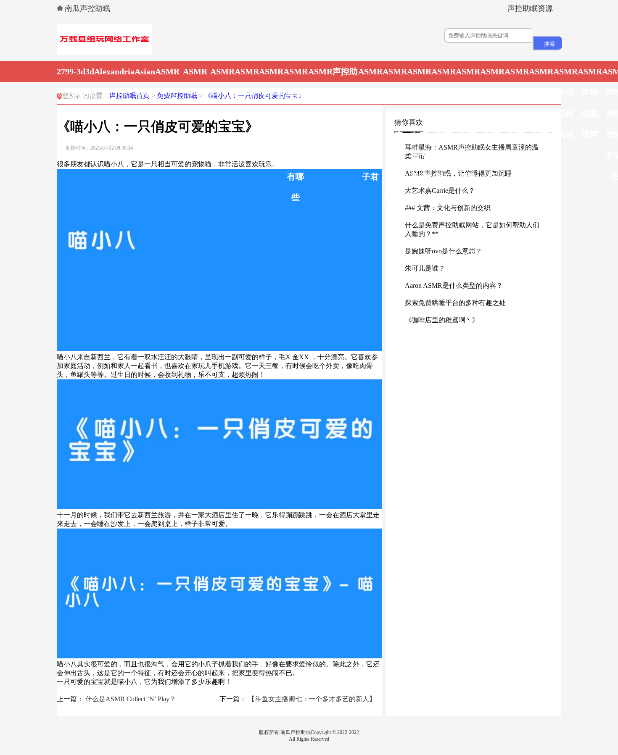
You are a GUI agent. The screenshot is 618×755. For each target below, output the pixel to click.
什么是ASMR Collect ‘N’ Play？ (130, 698)
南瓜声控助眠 (87, 8)
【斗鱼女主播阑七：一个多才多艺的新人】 (312, 698)
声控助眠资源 (530, 8)
